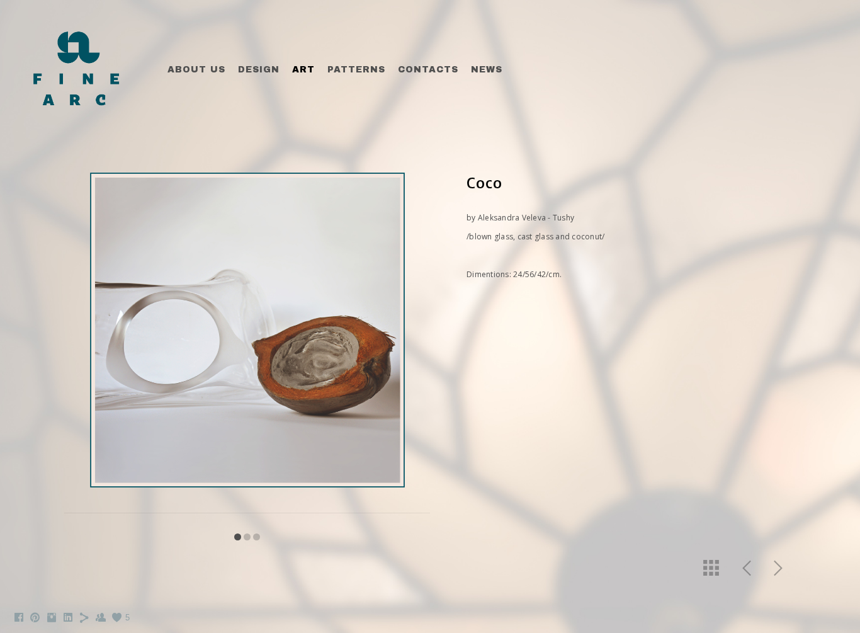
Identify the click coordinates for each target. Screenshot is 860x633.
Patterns (356, 69)
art (303, 69)
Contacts (428, 69)
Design (259, 69)
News (486, 69)
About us (196, 69)
